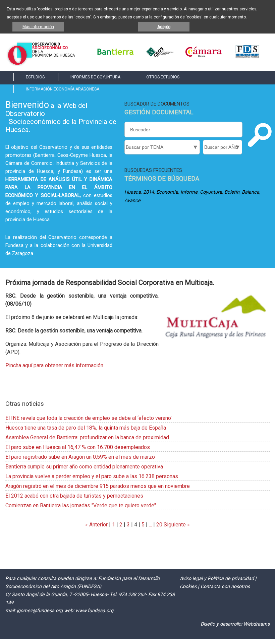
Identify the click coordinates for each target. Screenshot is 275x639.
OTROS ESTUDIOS (162, 77)
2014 (148, 192)
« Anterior (96, 524)
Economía (167, 192)
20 (159, 524)
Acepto (163, 26)
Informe (189, 192)
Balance (250, 192)
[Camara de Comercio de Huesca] (203, 57)
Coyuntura (211, 192)
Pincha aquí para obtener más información (54, 365)
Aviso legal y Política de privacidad (217, 578)
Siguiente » (176, 524)
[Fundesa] (247, 57)
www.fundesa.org (94, 611)
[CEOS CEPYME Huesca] (159, 57)
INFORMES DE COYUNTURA (95, 77)
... (150, 524)
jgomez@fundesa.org (40, 611)
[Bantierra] (115, 57)
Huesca (132, 192)
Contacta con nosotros (225, 586)
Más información (38, 26)
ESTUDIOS (35, 77)
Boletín (231, 192)
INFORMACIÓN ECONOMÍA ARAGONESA (62, 89)
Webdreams (256, 624)
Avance (132, 200)
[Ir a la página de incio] (41, 64)
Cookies (188, 586)
